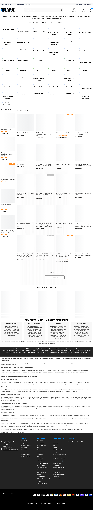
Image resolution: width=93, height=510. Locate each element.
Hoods (39, 70)
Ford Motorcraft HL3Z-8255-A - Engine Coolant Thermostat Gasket (64, 164)
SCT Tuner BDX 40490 (6, 129)
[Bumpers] (38, 39)
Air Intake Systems (23, 31)
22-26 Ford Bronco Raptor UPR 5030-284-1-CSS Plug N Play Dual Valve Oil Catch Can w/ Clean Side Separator (25, 255)
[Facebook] (69, 441)
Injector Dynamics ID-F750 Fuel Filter (83, 194)
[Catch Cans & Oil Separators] (54, 40)
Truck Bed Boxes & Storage (8, 97)
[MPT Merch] (38, 29)
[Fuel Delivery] (38, 59)
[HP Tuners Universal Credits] (8, 170)
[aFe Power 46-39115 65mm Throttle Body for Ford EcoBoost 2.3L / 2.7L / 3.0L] (45, 243)
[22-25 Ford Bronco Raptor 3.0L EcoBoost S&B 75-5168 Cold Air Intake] (25, 213)
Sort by (19, 110)
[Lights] (23, 75)
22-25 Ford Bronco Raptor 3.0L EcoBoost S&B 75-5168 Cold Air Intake (25, 225)
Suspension (7, 86)
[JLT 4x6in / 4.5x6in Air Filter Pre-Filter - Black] (64, 183)
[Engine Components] (38, 49)
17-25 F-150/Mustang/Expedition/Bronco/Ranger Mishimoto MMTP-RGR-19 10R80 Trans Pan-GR (83, 225)
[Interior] (85, 69)
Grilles (8, 70)
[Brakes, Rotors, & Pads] (23, 40)
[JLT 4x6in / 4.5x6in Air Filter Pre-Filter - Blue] (64, 213)
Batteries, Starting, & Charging (54, 33)
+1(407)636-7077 (7, 448)
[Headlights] (23, 69)
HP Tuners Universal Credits (8, 179)
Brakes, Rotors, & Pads (23, 42)
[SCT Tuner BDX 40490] (8, 120)
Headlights (23, 70)
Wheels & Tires (70, 93)
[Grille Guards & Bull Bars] (85, 60)
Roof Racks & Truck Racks (69, 79)
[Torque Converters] (54, 85)
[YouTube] (81, 441)
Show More (54, 277)
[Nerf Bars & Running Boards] (38, 76)
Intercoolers (69, 70)
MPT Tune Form (87, 4)
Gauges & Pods (70, 60)
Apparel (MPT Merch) (39, 31)
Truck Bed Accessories (85, 88)
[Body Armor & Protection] (8, 40)
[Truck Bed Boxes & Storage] (8, 94)
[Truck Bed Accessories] (85, 86)
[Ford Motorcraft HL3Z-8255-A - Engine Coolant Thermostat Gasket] (64, 152)
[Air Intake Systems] (23, 29)
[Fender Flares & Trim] (85, 49)
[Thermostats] (23, 85)
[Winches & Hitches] (8, 103)
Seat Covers (85, 77)
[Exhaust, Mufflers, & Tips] (54, 50)
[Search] (43, 10)
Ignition (54, 70)
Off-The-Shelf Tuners (8, 29)
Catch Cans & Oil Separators (54, 43)
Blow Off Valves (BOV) (85, 32)
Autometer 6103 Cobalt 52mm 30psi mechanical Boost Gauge (83, 254)
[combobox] (42, 10)
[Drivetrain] (8, 49)
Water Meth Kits (54, 95)
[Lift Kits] (8, 75)
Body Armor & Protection (8, 43)
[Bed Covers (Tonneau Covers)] (70, 30)
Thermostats (23, 86)
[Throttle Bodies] (38, 85)
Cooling (70, 41)
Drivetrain (8, 50)
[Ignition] (54, 69)
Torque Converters (54, 86)
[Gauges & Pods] (70, 59)
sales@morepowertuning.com (24, 4)
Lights (23, 77)
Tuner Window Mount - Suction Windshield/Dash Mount (7, 206)
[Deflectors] (85, 39)
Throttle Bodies (38, 86)
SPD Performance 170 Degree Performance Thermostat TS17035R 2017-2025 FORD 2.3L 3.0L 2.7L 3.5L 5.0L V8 (83, 164)
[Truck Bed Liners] (23, 93)
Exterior (69, 50)
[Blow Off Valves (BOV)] (85, 30)
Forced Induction (23, 60)
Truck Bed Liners (23, 95)
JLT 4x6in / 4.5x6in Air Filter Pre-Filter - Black (64, 194)
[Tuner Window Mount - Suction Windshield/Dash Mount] (8, 196)
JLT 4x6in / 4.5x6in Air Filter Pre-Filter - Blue (64, 224)
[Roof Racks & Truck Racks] (70, 76)
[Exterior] (70, 49)
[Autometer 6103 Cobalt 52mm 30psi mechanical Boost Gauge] (83, 243)
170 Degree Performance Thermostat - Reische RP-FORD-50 (7, 154)
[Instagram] (73, 441)
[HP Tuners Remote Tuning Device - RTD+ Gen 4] (8, 222)
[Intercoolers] (70, 69)
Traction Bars (70, 86)
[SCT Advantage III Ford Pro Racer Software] (25, 183)
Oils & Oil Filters (54, 77)
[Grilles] (8, 69)
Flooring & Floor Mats (8, 60)
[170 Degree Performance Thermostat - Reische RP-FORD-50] (8, 144)
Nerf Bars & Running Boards (38, 79)
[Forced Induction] (23, 59)
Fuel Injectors (54, 59)
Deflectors (85, 41)
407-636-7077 (10, 4)
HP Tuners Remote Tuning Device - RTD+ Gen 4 (7, 231)
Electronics (23, 49)
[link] (9, 314)
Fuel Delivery (38, 60)
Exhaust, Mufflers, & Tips (54, 53)
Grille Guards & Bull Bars (85, 63)
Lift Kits (7, 77)
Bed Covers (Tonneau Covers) (70, 33)
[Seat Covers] (85, 75)
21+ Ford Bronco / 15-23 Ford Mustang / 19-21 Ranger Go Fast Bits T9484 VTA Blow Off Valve (44, 225)
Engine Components (38, 50)
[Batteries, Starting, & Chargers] (54, 30)
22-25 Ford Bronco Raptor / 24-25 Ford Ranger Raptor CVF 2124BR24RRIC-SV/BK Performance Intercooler (64, 255)
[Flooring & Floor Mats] (8, 59)
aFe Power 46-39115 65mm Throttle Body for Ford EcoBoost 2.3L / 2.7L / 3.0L (44, 255)
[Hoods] (38, 69)
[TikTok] (77, 441)
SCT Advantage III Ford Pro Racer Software (25, 194)
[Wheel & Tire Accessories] (85, 94)
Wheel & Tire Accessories (85, 97)
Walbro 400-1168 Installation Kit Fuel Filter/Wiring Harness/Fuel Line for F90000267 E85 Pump (44, 195)
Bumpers (38, 41)
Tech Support (79, 4)
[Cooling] (70, 39)
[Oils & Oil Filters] (54, 75)
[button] (4, 131)
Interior (85, 70)
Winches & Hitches (8, 104)
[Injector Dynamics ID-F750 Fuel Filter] (83, 183)
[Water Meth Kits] (54, 93)
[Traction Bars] (70, 85)
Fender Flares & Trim (85, 50)
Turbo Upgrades (38, 93)
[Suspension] (8, 85)
